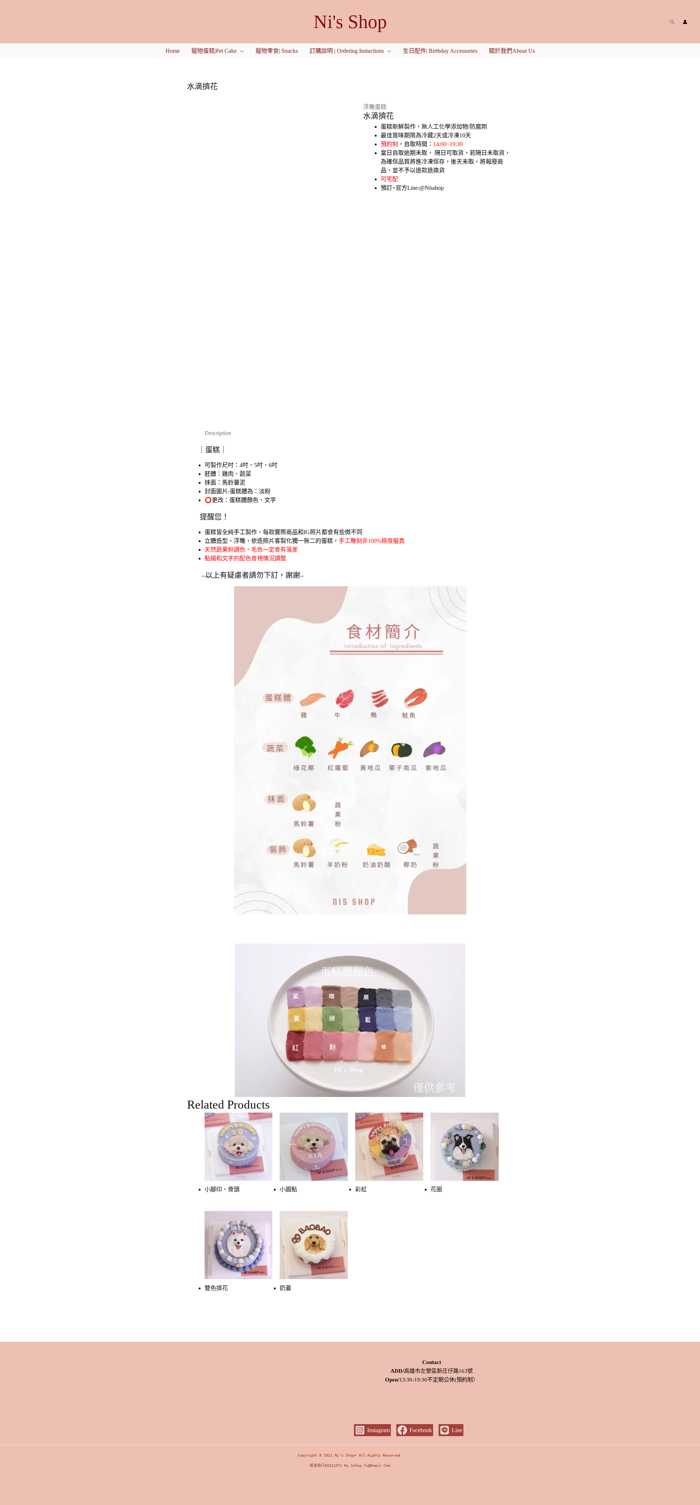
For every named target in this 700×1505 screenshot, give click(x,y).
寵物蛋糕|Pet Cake (214, 51)
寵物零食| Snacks (277, 51)
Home (173, 51)
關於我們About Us (512, 51)
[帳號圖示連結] (685, 22)
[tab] (218, 433)
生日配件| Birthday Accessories (440, 51)
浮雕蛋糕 (374, 107)
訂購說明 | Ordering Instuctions (347, 51)
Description (218, 433)
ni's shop (350, 21)
